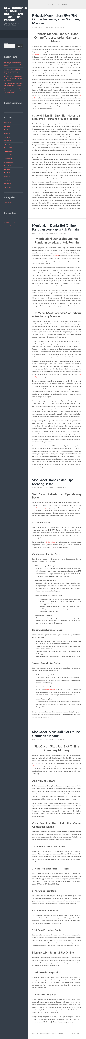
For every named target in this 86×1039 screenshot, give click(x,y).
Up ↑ (74, 1035)
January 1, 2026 (37, 233)
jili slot (56, 255)
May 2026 (7, 133)
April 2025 (7, 180)
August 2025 (7, 165)
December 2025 (8, 151)
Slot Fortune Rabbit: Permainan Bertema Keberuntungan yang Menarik (12, 63)
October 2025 (8, 158)
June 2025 (7, 173)
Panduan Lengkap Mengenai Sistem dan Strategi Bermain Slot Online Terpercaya (13, 90)
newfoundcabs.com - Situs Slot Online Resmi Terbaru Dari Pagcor (19, 14)
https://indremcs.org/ (39, 508)
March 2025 (7, 183)
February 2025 (8, 187)
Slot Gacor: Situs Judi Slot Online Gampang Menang (56, 734)
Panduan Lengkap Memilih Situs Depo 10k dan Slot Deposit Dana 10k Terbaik (13, 78)
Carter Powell (48, 27)
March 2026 (7, 140)
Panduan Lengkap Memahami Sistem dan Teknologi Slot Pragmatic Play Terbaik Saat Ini (12, 71)
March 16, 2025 (37, 487)
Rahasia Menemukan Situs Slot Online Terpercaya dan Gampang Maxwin (56, 19)
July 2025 (7, 169)
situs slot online (37, 766)
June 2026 (7, 130)
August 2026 (7, 122)
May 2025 (7, 176)
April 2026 (7, 137)
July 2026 (7, 126)
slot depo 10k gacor (9, 222)
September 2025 (8, 162)
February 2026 (8, 144)
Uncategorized (8, 202)
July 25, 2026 (36, 27)
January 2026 (8, 148)
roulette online (8, 226)
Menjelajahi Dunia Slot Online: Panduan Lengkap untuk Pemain (55, 227)
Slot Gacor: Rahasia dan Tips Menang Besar (52, 482)
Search (6, 43)
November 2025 (8, 155)
